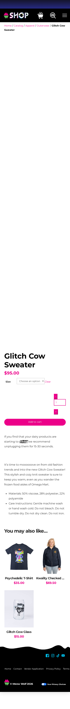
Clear (48, 381)
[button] (40, 15)
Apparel (29, 25)
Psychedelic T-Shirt (19, 578)
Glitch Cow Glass (18, 632)
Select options (19, 567)
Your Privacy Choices (56, 684)
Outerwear (43, 25)
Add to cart (35, 421)
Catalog (18, 25)
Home (8, 25)
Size (8, 381)
